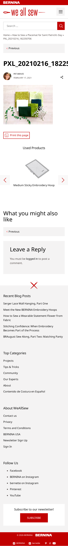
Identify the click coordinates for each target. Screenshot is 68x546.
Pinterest (15, 489)
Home (6, 35)
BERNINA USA (11, 434)
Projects (8, 360)
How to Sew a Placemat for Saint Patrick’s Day (37, 35)
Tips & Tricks (11, 367)
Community (10, 373)
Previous (14, 48)
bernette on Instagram (24, 483)
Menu (60, 12)
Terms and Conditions (17, 428)
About (7, 385)
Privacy (7, 422)
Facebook (16, 470)
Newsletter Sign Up (15, 440)
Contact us (10, 416)
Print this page (19, 135)
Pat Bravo (19, 73)
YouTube (15, 495)
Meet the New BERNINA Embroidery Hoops (30, 310)
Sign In (7, 446)
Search (61, 26)
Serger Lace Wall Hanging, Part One (25, 303)
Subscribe (34, 518)
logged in (32, 259)
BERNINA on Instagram (24, 477)
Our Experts (10, 379)
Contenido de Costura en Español (24, 391)
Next (63, 180)
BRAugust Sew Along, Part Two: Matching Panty (33, 336)
